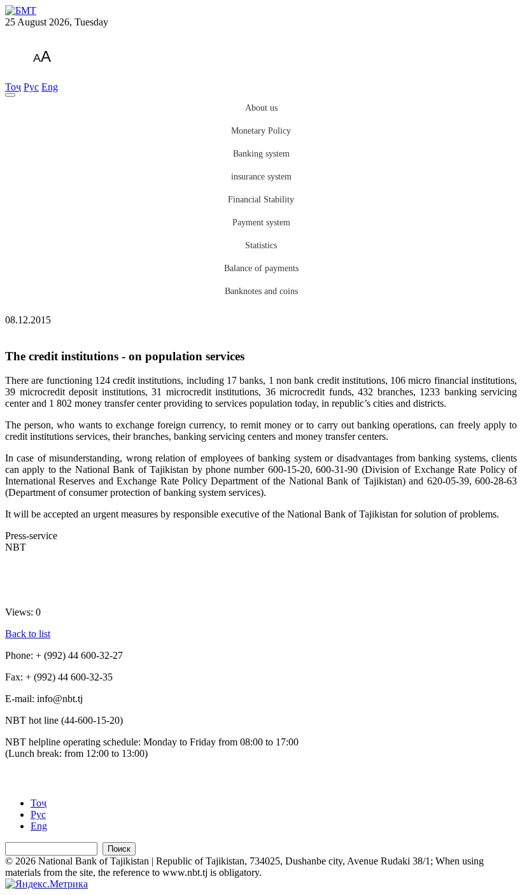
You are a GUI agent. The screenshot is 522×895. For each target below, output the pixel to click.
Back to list (27, 633)
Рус (31, 86)
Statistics (261, 245)
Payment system (261, 222)
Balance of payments (261, 268)
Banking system (261, 154)
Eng (49, 86)
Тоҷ (13, 86)
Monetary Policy (261, 131)
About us (261, 108)
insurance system (261, 176)
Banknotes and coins (261, 291)
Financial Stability (261, 199)
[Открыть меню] (10, 95)
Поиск (119, 849)
